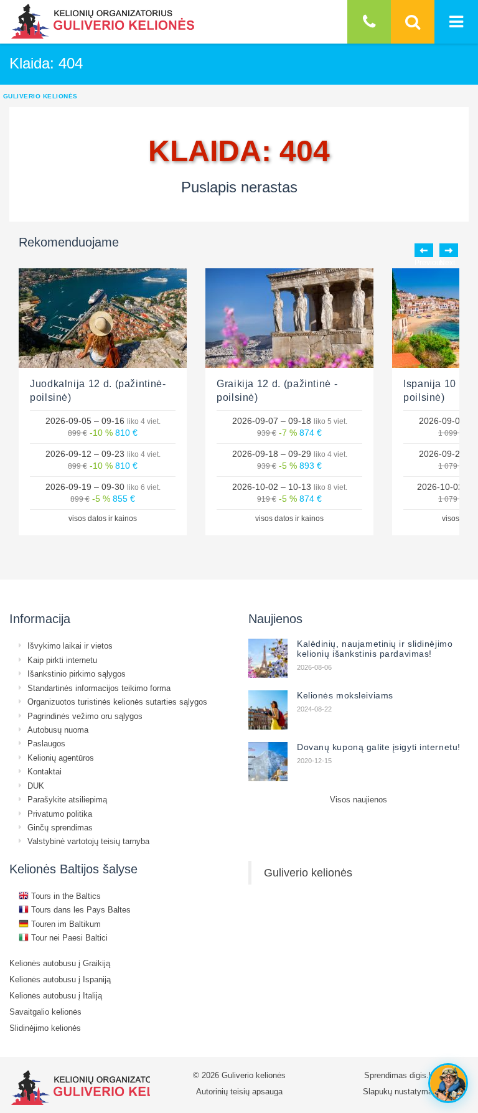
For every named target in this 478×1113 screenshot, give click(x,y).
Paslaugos (46, 743)
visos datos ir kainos (102, 518)
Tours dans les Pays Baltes (80, 909)
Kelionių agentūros (60, 758)
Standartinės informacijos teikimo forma (99, 688)
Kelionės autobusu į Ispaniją (60, 979)
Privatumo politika (59, 814)
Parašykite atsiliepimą (67, 799)
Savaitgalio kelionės (45, 1012)
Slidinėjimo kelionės (45, 1028)
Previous (424, 250)
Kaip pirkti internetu (62, 660)
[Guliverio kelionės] (102, 21)
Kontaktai (44, 771)
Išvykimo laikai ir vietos (70, 645)
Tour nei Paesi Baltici (68, 937)
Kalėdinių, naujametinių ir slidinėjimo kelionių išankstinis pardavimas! (374, 649)
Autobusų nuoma (57, 730)
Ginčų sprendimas (60, 827)
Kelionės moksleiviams (345, 695)
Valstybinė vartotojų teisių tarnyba (88, 841)
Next (448, 250)
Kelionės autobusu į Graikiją (59, 963)
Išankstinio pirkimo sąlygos (76, 674)
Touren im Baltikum (65, 924)
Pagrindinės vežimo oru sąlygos (85, 716)
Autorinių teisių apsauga (239, 1091)
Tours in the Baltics (65, 896)
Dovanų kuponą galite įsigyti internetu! (379, 747)
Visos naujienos (358, 799)
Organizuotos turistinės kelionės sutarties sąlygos (117, 702)
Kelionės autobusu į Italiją (55, 995)
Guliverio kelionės (308, 872)
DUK (35, 786)
